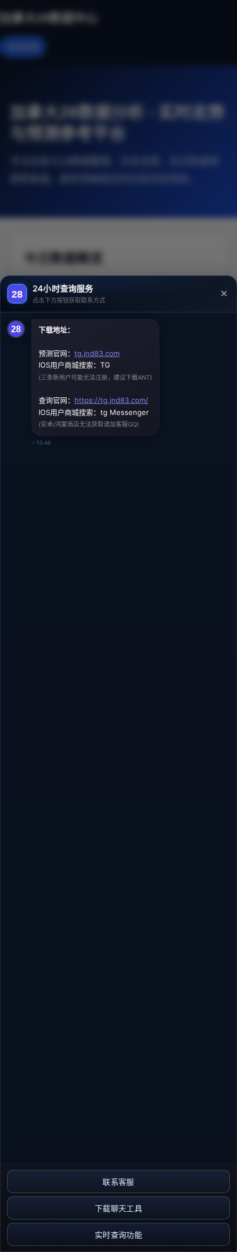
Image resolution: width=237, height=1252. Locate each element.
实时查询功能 (118, 1235)
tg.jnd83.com (97, 353)
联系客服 (118, 1182)
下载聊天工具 (118, 1208)
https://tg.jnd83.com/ (111, 400)
